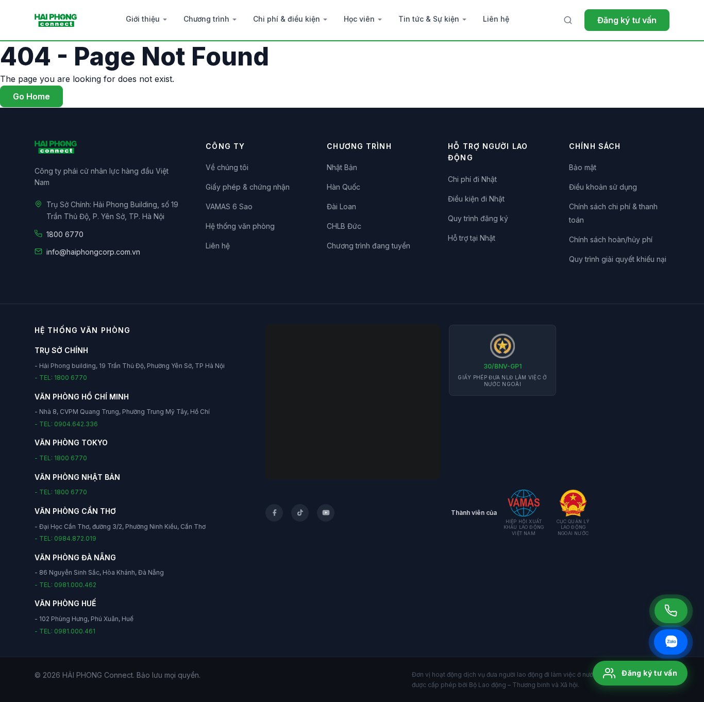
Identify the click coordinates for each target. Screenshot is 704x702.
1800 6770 (64, 234)
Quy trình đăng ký (478, 218)
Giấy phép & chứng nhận (248, 186)
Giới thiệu (143, 18)
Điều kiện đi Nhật (476, 198)
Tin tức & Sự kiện (428, 18)
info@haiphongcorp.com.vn (93, 251)
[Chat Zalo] (671, 642)
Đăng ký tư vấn (627, 20)
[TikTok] (300, 513)
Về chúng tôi (227, 167)
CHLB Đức (344, 226)
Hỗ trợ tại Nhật (471, 237)
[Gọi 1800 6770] (671, 610)
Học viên (359, 18)
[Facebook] (274, 513)
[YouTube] (325, 513)
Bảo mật (582, 167)
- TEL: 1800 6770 (61, 377)
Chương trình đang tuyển (368, 245)
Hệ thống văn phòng (240, 226)
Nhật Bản (342, 167)
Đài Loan (341, 206)
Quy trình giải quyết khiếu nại (617, 259)
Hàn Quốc (343, 186)
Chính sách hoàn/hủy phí (610, 239)
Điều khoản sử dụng (603, 186)
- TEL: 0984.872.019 (65, 538)
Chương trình (206, 18)
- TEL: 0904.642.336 (66, 424)
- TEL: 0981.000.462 (65, 585)
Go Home (31, 96)
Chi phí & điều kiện (286, 18)
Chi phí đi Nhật (472, 179)
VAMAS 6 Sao (229, 206)
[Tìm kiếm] (568, 20)
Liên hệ (496, 18)
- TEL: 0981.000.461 (65, 631)
